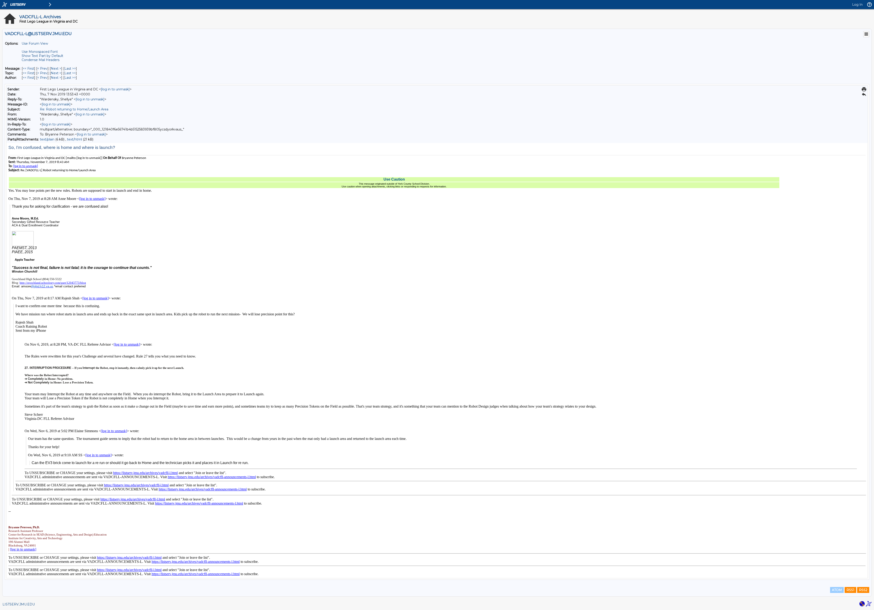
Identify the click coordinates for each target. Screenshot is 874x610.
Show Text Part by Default (42, 56)
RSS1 (850, 590)
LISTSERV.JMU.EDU (19, 604)
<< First (28, 68)
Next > (56, 68)
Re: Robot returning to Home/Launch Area (74, 109)
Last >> (70, 68)
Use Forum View (35, 43)
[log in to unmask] (115, 89)
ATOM (837, 590)
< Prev (42, 68)
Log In (857, 5)
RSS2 (863, 590)
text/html (74, 139)
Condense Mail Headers (40, 60)
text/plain (47, 139)
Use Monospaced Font (40, 52)
